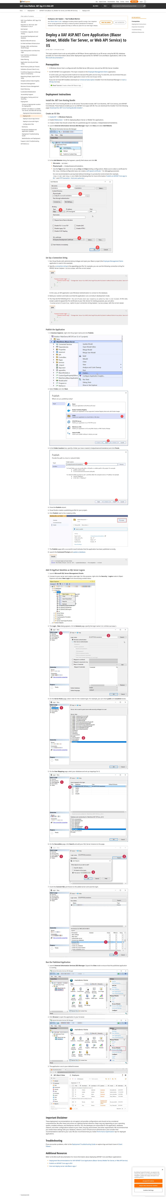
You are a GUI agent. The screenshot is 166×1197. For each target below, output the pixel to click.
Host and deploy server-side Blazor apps (62, 1166)
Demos (127, 1)
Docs (21, 10)
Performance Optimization (105, 1132)
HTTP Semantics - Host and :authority (71, 178)
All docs (95, 6)
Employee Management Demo (98, 72)
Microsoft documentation (54, 58)
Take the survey (106, 22)
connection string (61, 266)
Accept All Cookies (148, 1181)
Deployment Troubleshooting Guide (83, 1144)
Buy (97, 1)
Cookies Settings (148, 1190)
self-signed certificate (94, 171)
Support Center (102, 1)
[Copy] (126, 276)
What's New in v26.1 (56, 21)
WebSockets (58, 120)
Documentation (111, 1)
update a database (79, 552)
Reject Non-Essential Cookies (148, 1185)
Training (122, 1)
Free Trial (134, 1)
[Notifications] (145, 1)
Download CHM (25, 1195)
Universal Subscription (87, 80)
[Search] (144, 6)
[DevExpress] (25, 1)
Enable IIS (53, 117)
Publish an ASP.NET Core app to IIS (60, 1163)
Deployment (31, 10)
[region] (148, 1181)
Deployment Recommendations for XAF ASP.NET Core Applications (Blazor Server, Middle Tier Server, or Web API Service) (88, 1161)
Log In (141, 1)
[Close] (162, 1170)
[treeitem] (29, 25)
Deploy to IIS (86, 10)
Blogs (117, 1)
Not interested (119, 22)
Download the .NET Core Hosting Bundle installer (66, 108)
